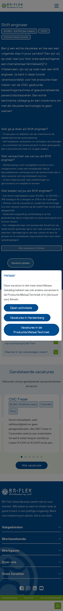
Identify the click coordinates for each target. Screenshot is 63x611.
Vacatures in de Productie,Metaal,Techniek (31, 329)
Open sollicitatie (21, 308)
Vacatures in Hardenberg (27, 317)
